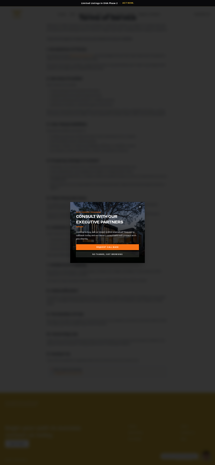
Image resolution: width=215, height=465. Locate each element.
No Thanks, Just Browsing (107, 254)
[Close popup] (139, 206)
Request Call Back (107, 247)
